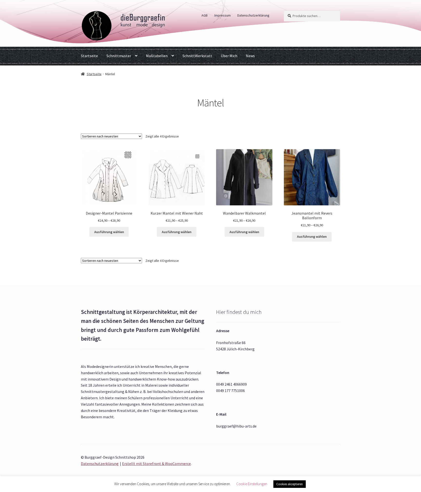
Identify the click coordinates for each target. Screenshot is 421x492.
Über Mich (229, 55)
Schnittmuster (118, 55)
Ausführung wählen (109, 232)
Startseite (89, 55)
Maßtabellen (157, 55)
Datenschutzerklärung (253, 15)
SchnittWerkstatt (197, 55)
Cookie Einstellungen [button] (251, 484)
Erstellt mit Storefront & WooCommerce (156, 463)
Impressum (222, 15)
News (250, 55)
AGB (204, 15)
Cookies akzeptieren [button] (289, 484)
